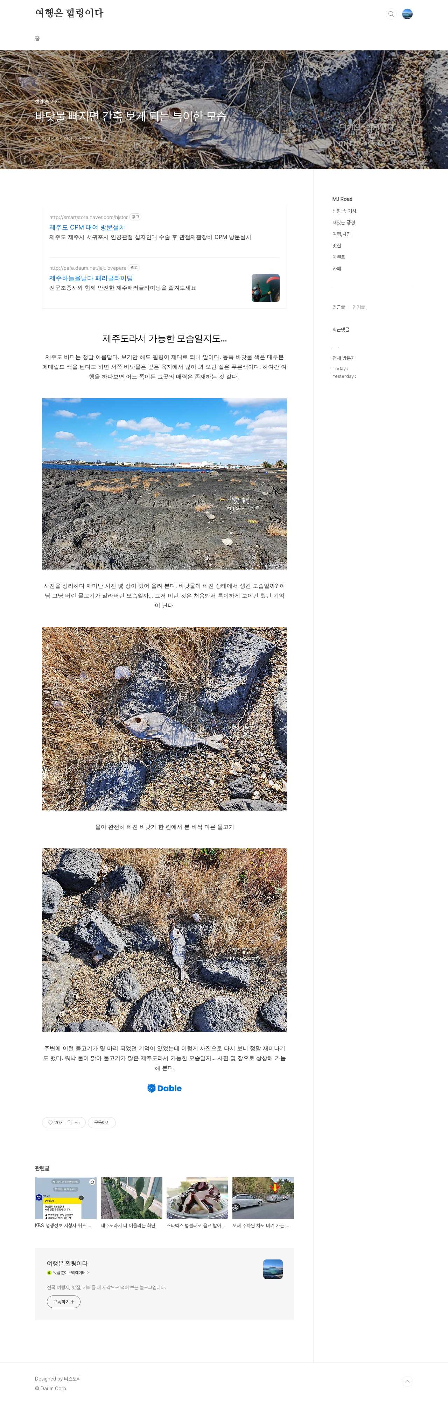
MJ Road (342, 199)
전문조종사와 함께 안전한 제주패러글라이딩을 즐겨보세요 (122, 287)
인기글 (358, 307)
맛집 (336, 245)
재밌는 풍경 (343, 222)
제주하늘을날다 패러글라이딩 (91, 278)
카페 (336, 268)
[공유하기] (69, 1122)
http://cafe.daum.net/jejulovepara (87, 268)
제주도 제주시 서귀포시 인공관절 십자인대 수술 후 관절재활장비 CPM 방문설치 (150, 236)
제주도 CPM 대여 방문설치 (87, 227)
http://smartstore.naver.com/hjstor (88, 217)
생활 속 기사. (345, 211)
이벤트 (338, 257)
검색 (391, 14)
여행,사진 (341, 234)
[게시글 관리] (78, 1122)
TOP (407, 1381)
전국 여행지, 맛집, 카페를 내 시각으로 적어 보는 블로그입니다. (106, 1287)
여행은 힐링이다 (69, 14)
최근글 (338, 307)
